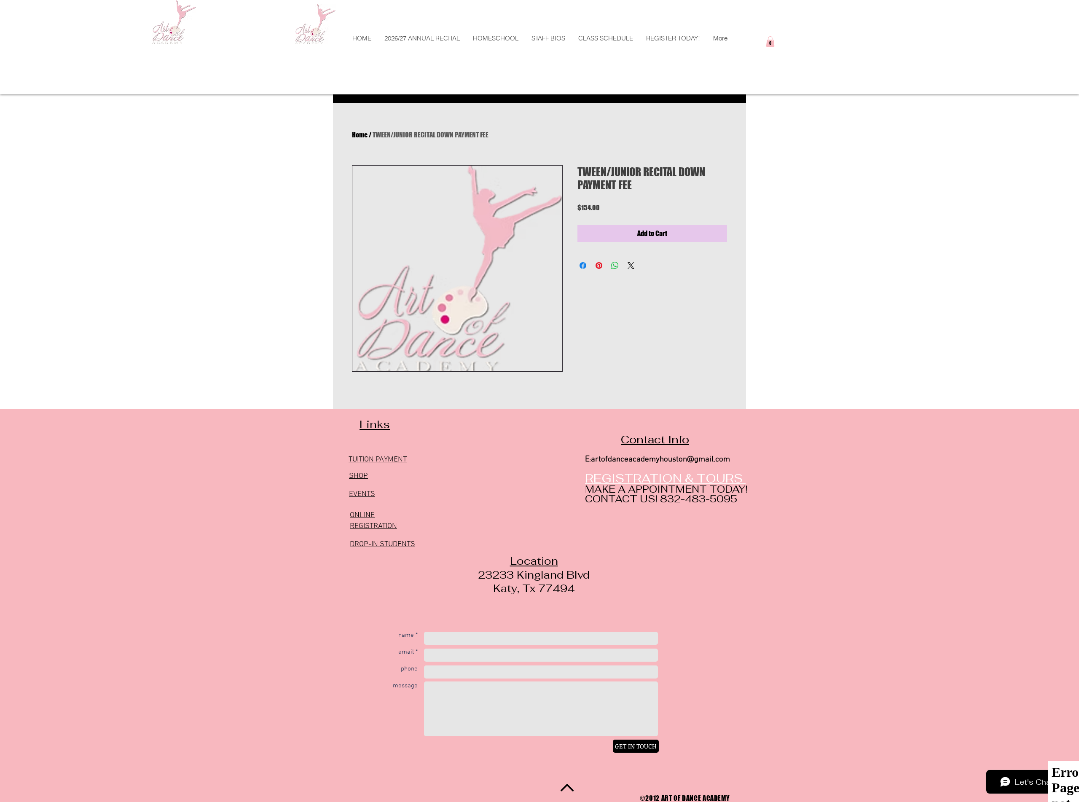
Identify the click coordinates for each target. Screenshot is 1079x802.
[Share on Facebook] (583, 265)
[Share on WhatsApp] (615, 265)
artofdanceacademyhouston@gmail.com (660, 459)
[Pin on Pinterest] (599, 265)
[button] (605, 38)
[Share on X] (631, 265)
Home (360, 135)
